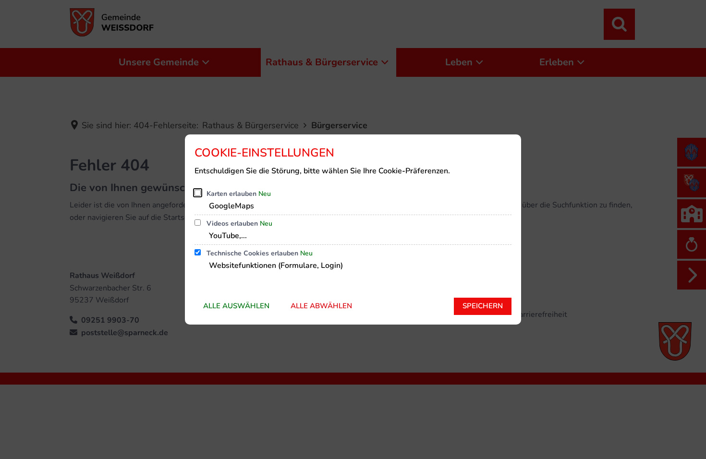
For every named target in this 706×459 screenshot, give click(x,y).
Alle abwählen (321, 306)
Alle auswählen (236, 306)
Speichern (483, 306)
